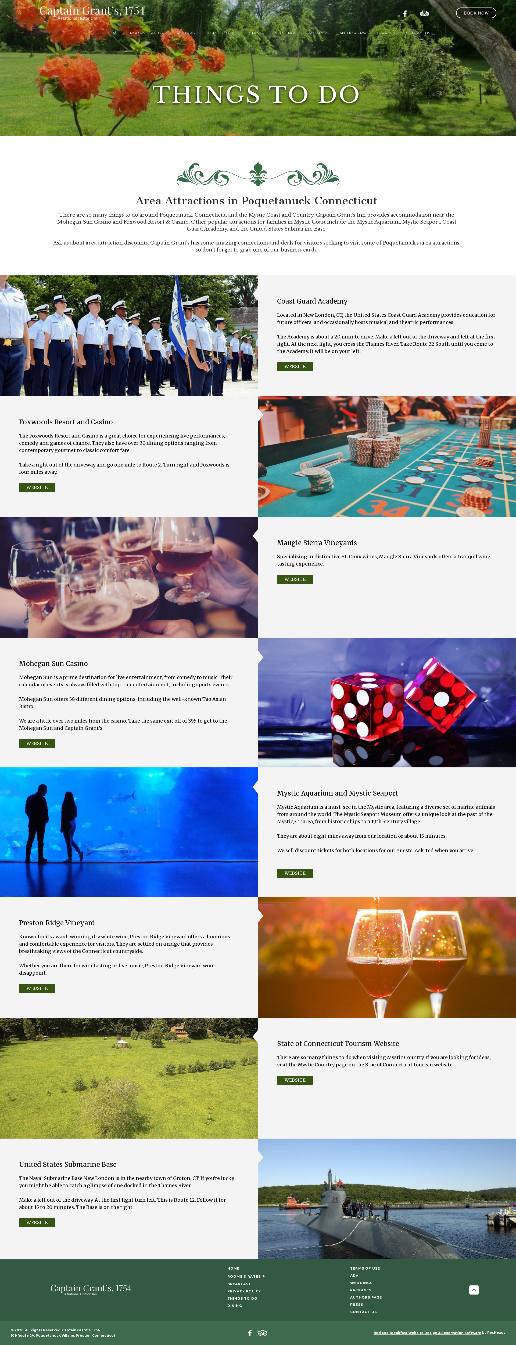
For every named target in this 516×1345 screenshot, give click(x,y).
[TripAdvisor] (424, 12)
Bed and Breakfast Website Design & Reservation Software (427, 1333)
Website (295, 366)
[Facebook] (406, 12)
